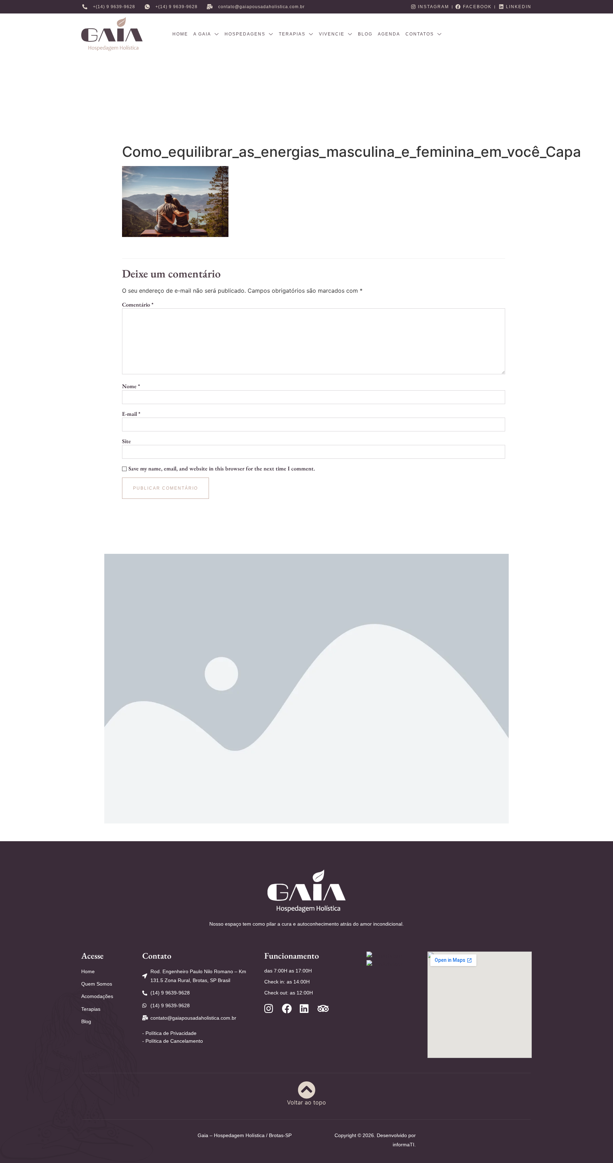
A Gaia (202, 34)
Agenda (389, 34)
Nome (131, 386)
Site (126, 441)
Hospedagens (245, 34)
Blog (365, 34)
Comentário (138, 305)
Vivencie (331, 34)
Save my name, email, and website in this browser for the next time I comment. (221, 469)
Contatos (419, 34)
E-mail (131, 414)
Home (180, 34)
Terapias (292, 34)
